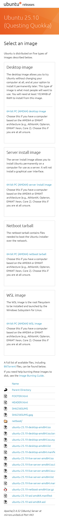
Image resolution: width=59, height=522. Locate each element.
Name (15, 383)
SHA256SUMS (20, 408)
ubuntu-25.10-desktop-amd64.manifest (35, 452)
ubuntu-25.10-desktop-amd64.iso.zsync (35, 439)
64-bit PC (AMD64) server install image (29, 184)
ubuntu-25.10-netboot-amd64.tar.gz (33, 489)
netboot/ (17, 420)
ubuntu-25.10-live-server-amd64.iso (33, 458)
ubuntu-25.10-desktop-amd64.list (31, 445)
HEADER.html (20, 402)
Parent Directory (21, 389)
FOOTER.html (20, 396)
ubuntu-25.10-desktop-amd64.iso (31, 427)
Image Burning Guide (31, 375)
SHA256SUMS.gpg (22, 414)
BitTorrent (10, 366)
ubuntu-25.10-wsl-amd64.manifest (32, 495)
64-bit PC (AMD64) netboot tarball (26, 254)
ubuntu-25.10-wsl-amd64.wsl (29, 501)
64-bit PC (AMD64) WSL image (24, 323)
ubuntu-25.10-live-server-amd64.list (33, 476)
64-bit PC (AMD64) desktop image (26, 111)
